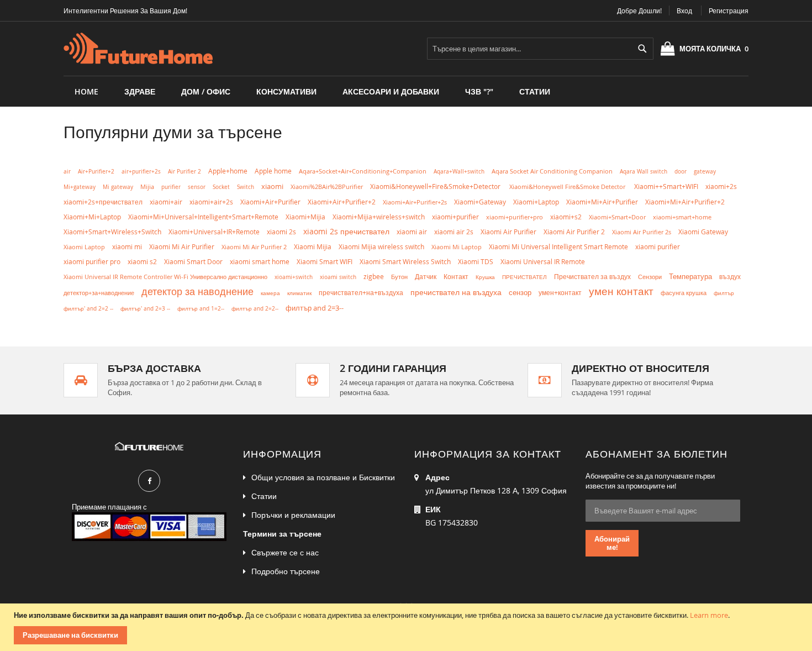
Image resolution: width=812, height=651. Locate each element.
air (67, 171)
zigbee (373, 276)
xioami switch (338, 277)
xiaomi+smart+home (682, 217)
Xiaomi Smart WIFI (324, 262)
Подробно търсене (285, 571)
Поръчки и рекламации (293, 515)
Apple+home (227, 171)
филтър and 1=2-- (200, 308)
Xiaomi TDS (475, 261)
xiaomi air (412, 232)
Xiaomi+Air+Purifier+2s (415, 202)
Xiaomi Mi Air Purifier (181, 247)
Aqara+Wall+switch (459, 171)
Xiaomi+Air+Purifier (270, 202)
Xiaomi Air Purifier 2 (574, 232)
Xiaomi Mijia (312, 247)
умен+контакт (560, 292)
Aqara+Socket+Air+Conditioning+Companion (362, 171)
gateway (705, 171)
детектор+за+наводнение (99, 292)
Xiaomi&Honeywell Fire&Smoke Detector (568, 186)
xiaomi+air (166, 201)
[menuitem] (139, 91)
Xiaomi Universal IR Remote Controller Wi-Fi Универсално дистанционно (165, 276)
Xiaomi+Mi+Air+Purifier (602, 202)
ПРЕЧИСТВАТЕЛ (524, 277)
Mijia (147, 187)
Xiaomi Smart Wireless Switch (405, 262)
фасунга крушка (683, 293)
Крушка (485, 277)
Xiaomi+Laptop (536, 202)
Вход (684, 10)
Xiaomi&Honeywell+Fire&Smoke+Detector (436, 186)
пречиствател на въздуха (456, 292)
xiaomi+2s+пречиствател (103, 201)
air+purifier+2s (141, 171)
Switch (245, 187)
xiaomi (272, 186)
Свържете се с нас (285, 552)
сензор (520, 292)
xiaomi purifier (657, 247)
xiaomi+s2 (566, 217)
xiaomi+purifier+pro (514, 217)
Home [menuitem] (86, 91)
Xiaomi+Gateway (480, 202)
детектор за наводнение (197, 291)
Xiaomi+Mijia (305, 216)
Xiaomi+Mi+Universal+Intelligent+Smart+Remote (203, 217)
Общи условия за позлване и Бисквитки (323, 477)
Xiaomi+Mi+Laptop (92, 217)
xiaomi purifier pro (92, 262)
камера (270, 293)
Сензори (650, 276)
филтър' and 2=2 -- (88, 308)
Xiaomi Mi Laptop (456, 247)
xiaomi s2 (142, 262)
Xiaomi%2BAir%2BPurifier (327, 187)
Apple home (273, 170)
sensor (196, 187)
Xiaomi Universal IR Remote (542, 262)
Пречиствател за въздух (592, 276)
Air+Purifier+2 (96, 171)
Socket (221, 187)
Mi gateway (118, 187)
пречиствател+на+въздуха (361, 292)
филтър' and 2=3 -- (145, 308)
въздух (730, 276)
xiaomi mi (127, 247)
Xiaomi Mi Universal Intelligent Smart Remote (558, 247)
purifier (171, 187)
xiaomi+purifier (455, 217)
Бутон (399, 276)
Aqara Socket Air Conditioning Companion (552, 171)
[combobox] (540, 49)
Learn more (709, 615)
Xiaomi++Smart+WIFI (666, 186)
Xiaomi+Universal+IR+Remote (214, 232)
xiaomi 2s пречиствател (346, 231)
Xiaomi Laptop (84, 247)
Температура (690, 276)
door (680, 171)
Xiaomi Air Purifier (508, 232)
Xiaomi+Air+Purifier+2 (342, 202)
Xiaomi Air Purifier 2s (641, 232)
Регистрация (728, 10)
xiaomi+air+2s (211, 202)
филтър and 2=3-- (315, 308)
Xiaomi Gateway (703, 232)
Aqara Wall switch (643, 171)
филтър (724, 293)
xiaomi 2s (281, 232)
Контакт (456, 276)
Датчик (425, 276)
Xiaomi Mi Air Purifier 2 (254, 247)
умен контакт (621, 291)
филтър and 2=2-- (254, 308)
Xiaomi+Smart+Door (617, 217)
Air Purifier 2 (184, 171)
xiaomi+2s (721, 186)
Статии (264, 496)
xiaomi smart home (259, 262)
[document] (407, 627)
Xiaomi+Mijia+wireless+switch (379, 216)
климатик (299, 293)
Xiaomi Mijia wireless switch (381, 247)
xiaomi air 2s (453, 231)
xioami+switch (294, 277)
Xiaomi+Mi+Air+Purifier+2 (685, 202)
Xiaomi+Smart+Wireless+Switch (112, 232)
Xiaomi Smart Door (193, 262)
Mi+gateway (80, 187)
